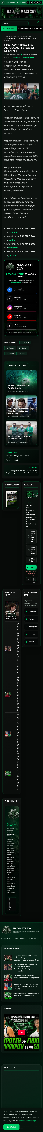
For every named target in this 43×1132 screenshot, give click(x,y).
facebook (13, 232)
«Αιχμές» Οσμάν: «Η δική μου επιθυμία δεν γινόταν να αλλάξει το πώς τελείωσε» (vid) (11, 614)
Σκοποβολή (27, 36)
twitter (11, 240)
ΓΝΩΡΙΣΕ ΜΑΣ (11, 904)
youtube (12, 255)
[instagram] (34, 2)
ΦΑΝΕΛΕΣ (23, 938)
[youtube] (37, 2)
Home (6, 36)
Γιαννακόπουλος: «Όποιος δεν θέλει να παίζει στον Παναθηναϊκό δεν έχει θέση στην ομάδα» (18, 649)
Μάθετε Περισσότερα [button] (27, 1121)
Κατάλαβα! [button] (11, 1127)
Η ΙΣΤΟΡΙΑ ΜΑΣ (6, 938)
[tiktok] (40, 2)
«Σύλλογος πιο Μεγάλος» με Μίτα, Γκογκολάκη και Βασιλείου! (21, 411)
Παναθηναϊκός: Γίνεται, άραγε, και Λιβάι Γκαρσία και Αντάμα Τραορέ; (18, 734)
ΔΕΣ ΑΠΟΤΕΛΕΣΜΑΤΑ (34, 580)
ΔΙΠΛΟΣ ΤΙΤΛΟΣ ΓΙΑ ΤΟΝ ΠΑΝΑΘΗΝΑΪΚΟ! (19, 387)
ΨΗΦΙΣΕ (32, 567)
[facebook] (27, 2)
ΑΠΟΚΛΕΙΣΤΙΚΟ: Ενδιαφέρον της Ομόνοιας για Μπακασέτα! (18, 773)
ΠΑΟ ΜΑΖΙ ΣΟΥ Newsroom (23, 57)
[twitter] (31, 2)
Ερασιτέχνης (15, 36)
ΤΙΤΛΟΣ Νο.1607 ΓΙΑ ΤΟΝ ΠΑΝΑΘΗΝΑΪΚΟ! (19, 437)
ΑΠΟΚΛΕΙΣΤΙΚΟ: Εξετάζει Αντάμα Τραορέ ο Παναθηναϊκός (18, 694)
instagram (13, 247)
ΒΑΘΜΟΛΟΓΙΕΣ (34, 938)
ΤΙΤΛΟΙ (16, 938)
